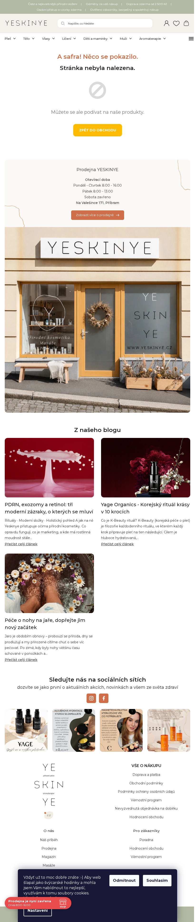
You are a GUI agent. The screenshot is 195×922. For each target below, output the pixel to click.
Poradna (144, 840)
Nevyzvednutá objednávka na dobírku (143, 809)
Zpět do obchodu (95, 130)
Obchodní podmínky (144, 783)
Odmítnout (122, 880)
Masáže (48, 865)
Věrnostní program (143, 800)
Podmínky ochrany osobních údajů (143, 792)
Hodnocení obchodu (144, 817)
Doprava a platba (143, 775)
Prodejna (47, 849)
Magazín (48, 857)
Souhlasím (155, 880)
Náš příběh (48, 840)
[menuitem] (12, 38)
